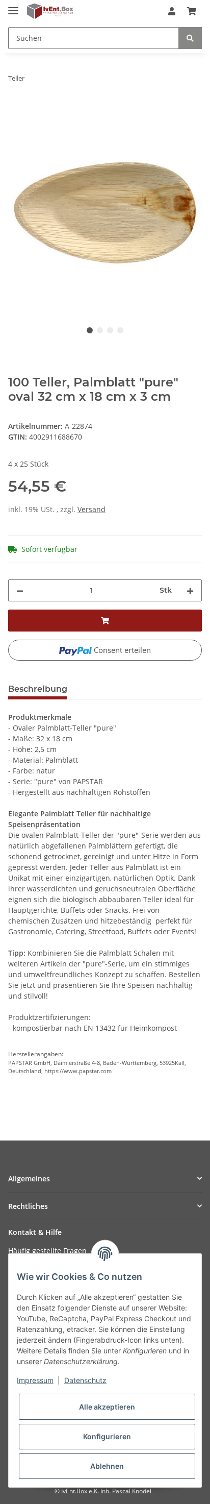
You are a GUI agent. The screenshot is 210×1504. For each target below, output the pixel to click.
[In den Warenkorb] (16, 110)
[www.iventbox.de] (50, 11)
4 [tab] (120, 330)
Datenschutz (85, 1380)
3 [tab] (110, 330)
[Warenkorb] (191, 11)
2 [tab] (100, 330)
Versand (91, 509)
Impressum (35, 1380)
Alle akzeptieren (107, 1406)
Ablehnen (107, 1466)
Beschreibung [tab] (37, 689)
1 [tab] (90, 330)
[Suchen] (190, 38)
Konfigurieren (107, 1436)
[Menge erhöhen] (190, 590)
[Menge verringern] (20, 590)
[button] (172, 11)
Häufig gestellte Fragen (47, 1250)
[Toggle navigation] (13, 6)
